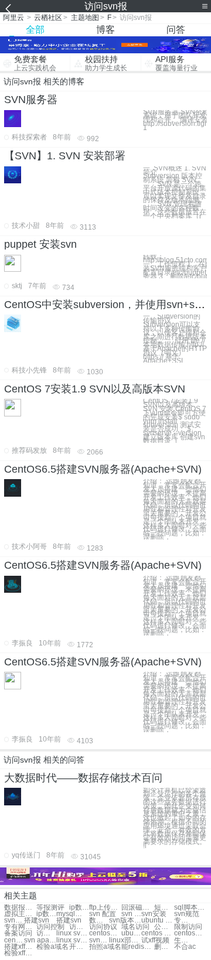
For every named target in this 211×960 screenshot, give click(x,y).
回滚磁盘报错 (137, 907)
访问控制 (50, 927)
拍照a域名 (105, 947)
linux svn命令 (72, 933)
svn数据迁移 (99, 940)
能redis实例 (137, 947)
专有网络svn (184, 920)
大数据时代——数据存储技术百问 (83, 778)
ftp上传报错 (105, 907)
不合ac (185, 947)
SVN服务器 (30, 99)
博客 (105, 30)
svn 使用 (131, 914)
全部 (35, 30)
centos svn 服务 (14, 940)
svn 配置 (102, 914)
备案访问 (18, 933)
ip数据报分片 (79, 907)
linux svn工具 (72, 940)
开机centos (79, 947)
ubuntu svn (157, 920)
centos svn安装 (157, 933)
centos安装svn (190, 933)
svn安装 (153, 914)
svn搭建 (14, 920)
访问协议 (103, 927)
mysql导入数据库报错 (72, 914)
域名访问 (135, 927)
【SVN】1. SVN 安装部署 (64, 156)
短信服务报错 (164, 907)
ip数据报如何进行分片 (46, 914)
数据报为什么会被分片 (99, 920)
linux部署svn (125, 940)
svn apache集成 (40, 940)
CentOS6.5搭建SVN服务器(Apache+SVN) (103, 469)
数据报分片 (20, 907)
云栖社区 (48, 17)
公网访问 (164, 927)
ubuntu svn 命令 (131, 933)
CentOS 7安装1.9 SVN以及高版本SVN (94, 389)
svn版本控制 (125, 920)
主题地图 (85, 17)
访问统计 (79, 927)
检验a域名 (52, 947)
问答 (175, 30)
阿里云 (13, 17)
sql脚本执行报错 (190, 907)
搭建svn (36, 920)
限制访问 (188, 927)
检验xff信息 (20, 953)
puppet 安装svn (40, 244)
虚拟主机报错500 (20, 914)
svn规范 (186, 914)
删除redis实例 (164, 947)
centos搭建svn (105, 933)
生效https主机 (184, 940)
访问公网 (46, 933)
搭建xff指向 (20, 947)
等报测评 (50, 907)
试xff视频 (155, 940)
